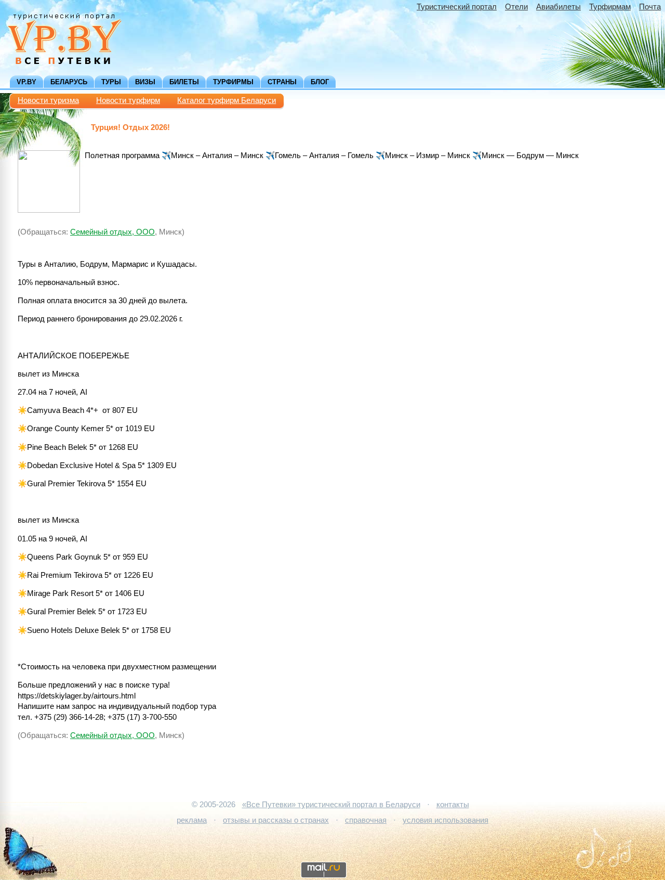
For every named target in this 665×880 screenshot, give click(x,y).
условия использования (445, 820)
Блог (320, 82)
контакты (452, 804)
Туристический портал (457, 7)
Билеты (184, 82)
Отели (516, 7)
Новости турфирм (128, 100)
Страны (282, 82)
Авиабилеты (558, 7)
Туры (111, 82)
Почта (650, 7)
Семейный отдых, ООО (112, 232)
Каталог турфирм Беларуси (226, 100)
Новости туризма (48, 100)
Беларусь (68, 82)
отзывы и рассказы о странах (276, 820)
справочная (366, 820)
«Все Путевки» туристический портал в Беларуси (331, 804)
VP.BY (26, 82)
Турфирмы (233, 82)
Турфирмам (610, 7)
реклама (192, 820)
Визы (145, 82)
